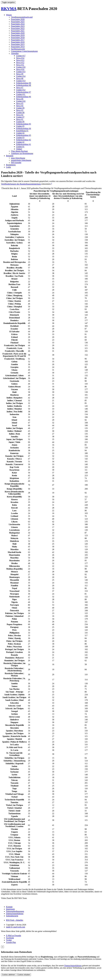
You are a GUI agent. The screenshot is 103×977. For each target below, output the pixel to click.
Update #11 (20, 94)
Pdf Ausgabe (16, 162)
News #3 (19, 110)
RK (8, 8)
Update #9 (20, 108)
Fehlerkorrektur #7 (23, 92)
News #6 (19, 99)
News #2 (19, 115)
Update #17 (20, 56)
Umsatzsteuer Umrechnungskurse (24, 51)
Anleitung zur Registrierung (22, 153)
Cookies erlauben (23, 975)
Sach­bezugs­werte (18, 49)
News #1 (19, 119)
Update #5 (20, 126)
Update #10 (20, 101)
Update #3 (20, 137)
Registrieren (11, 165)
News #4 (19, 106)
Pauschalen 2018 (17, 37)
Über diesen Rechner (19, 151)
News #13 (20, 60)
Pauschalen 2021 (17, 31)
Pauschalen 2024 (17, 24)
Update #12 (20, 90)
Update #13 (20, 81)
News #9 (19, 74)
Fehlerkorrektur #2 (23, 140)
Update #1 (20, 147)
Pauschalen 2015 (17, 44)
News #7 (19, 87)
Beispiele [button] (9, 156)
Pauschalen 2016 (17, 42)
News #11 (20, 65)
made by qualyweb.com (15, 927)
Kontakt (9, 907)
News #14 (20, 58)
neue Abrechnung (18, 158)
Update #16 (20, 67)
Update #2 (20, 142)
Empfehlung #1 (22, 131)
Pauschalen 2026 (17, 19)
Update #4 (20, 133)
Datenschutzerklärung (14, 913)
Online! (19, 149)
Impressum (10, 909)
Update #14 (20, 76)
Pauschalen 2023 (17, 26)
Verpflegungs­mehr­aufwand (22, 17)
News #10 (20, 69)
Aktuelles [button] (15, 53)
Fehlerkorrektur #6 (23, 97)
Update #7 (20, 117)
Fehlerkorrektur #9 (23, 83)
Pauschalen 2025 (17, 22)
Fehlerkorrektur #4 (23, 128)
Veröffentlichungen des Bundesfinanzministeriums (21, 184)
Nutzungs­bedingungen (15, 911)
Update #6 (20, 122)
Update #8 (20, 112)
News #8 (19, 78)
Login (8, 167)
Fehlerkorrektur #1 (23, 144)
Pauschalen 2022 (17, 28)
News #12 (20, 62)
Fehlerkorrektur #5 (23, 124)
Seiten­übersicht (12, 916)
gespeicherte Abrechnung (21, 160)
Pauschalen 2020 (17, 33)
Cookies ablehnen (8, 975)
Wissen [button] (9, 15)
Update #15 (20, 72)
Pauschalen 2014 (17, 47)
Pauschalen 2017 (17, 40)
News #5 (19, 103)
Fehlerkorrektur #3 (23, 135)
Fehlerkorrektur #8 (23, 85)
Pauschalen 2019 (17, 35)
